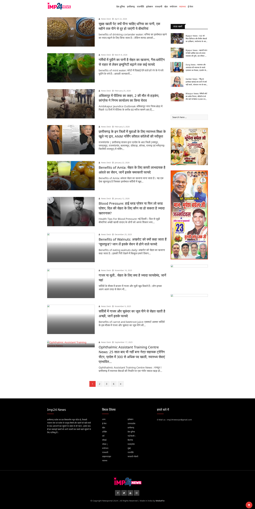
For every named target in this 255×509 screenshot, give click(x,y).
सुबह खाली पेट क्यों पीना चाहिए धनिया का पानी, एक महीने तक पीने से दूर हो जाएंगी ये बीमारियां (129, 26)
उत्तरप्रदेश (131, 423)
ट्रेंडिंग (104, 431)
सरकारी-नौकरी (133, 456)
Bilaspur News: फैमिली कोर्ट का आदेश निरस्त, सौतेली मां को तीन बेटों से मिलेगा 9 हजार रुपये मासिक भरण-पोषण (196, 96)
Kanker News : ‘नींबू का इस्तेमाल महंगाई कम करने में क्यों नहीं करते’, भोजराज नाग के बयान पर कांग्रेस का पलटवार (196, 82)
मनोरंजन (173, 6)
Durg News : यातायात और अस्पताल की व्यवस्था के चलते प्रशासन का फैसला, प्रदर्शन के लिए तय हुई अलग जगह (196, 67)
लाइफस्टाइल (106, 456)
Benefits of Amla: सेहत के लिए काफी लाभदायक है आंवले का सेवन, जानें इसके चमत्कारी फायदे (132, 170)
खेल (166, 6)
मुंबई (129, 448)
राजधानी (158, 6)
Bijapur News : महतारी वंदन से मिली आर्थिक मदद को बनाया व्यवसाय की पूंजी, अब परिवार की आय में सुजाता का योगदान (196, 53)
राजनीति (140, 6)
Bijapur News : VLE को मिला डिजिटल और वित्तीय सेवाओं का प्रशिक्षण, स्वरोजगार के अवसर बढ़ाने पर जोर (197, 38)
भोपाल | (105, 444)
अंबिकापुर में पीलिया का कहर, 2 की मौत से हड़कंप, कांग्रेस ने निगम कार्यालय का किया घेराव (129, 98)
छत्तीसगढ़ (131, 6)
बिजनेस (130, 440)
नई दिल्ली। (132, 435)
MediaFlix (160, 500)
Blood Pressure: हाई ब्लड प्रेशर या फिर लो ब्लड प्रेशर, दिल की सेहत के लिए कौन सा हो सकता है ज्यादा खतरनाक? (132, 208)
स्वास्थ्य (182, 6)
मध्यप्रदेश (131, 444)
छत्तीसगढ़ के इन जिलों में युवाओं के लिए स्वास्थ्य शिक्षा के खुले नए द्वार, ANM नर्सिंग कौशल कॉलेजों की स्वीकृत (132, 134)
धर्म (103, 435)
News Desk (106, 19)
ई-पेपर (190, 6)
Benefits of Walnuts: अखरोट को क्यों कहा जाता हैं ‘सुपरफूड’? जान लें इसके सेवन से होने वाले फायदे (133, 241)
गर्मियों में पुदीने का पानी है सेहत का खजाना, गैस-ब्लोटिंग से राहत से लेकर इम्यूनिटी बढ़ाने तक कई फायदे (132, 62)
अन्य (103, 419)
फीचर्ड (104, 440)
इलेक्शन (149, 6)
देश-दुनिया (120, 6)
